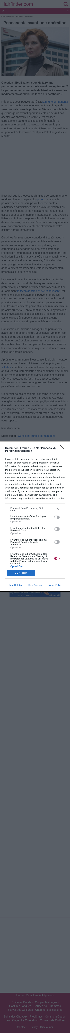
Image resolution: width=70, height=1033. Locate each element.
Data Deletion (15, 585)
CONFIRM (21, 573)
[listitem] (35, 509)
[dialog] (35, 516)
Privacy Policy (54, 585)
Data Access (35, 585)
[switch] (57, 517)
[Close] (63, 448)
